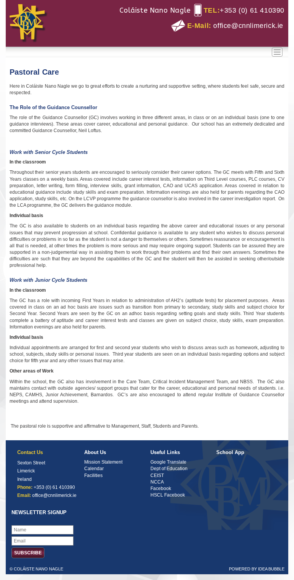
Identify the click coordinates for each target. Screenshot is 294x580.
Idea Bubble (271, 569)
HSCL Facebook (167, 495)
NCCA (157, 482)
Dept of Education (169, 468)
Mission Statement (103, 462)
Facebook (160, 488)
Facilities (93, 475)
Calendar (94, 468)
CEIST (157, 475)
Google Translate (168, 462)
